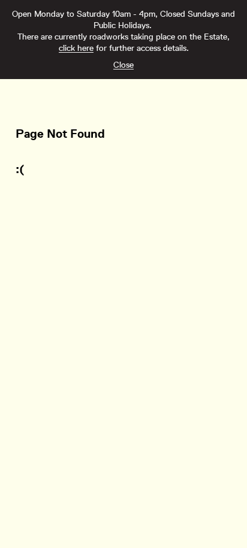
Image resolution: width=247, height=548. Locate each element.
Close (123, 64)
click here (76, 48)
